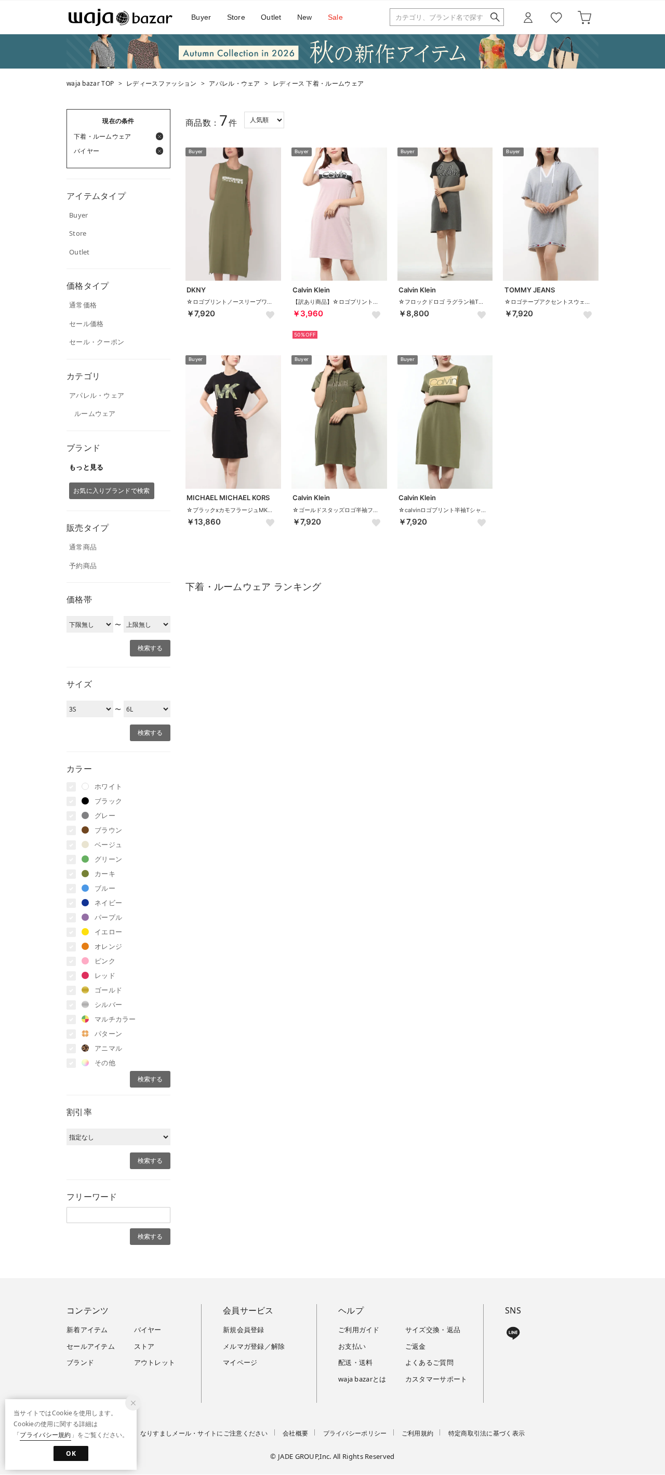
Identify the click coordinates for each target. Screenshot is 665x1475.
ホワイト (108, 786)
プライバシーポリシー (355, 1433)
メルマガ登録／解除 (254, 1346)
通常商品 (83, 547)
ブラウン (108, 830)
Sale (335, 17)
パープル (108, 917)
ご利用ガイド (359, 1329)
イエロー (108, 931)
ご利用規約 (418, 1433)
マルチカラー (115, 1019)
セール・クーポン (96, 341)
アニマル (108, 1048)
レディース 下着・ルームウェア (318, 83)
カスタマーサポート (436, 1379)
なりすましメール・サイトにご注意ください (204, 1433)
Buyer (201, 17)
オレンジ (108, 946)
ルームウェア (95, 413)
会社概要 (295, 1433)
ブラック (108, 801)
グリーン (108, 859)
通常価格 (83, 305)
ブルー (105, 888)
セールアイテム (90, 1346)
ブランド (80, 1362)
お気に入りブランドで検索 (111, 490)
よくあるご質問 (429, 1362)
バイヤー (148, 1329)
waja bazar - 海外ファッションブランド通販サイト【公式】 (120, 17)
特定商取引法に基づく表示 (486, 1433)
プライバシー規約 (45, 1434)
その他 (105, 1062)
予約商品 (83, 565)
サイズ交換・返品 (432, 1329)
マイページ (240, 1362)
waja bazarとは (362, 1379)
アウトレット (155, 1362)
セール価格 (86, 323)
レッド (105, 975)
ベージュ (108, 844)
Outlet (271, 17)
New (304, 17)
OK (71, 1453)
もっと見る (86, 467)
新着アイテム (87, 1329)
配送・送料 (355, 1362)
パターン (108, 1033)
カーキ (105, 873)
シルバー (108, 1004)
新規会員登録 (243, 1329)
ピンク (105, 961)
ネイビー (108, 902)
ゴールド (108, 990)
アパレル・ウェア (234, 83)
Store (236, 17)
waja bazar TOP (90, 83)
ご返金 (415, 1346)
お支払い (352, 1346)
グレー (105, 815)
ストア (144, 1346)
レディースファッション (161, 83)
